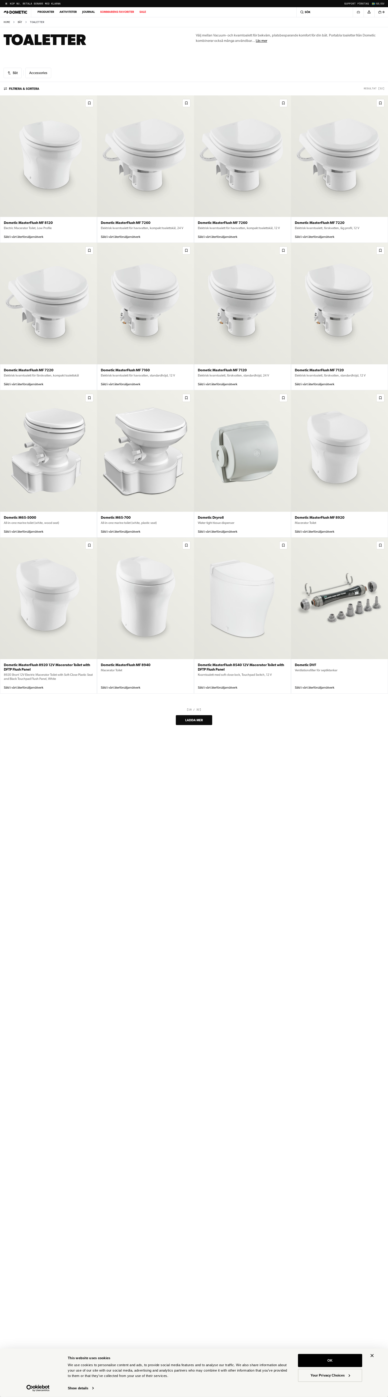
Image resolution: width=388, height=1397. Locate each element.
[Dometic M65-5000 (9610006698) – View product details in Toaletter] (48, 464)
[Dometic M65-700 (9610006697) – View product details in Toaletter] (145, 464)
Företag (363, 3)
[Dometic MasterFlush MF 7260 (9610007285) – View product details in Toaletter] (242, 169)
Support (350, 3)
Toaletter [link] (37, 22)
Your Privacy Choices (328, 1375)
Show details (78, 1388)
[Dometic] (15, 12)
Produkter (45, 12)
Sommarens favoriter (117, 12)
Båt (20, 22)
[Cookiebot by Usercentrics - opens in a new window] (38, 1388)
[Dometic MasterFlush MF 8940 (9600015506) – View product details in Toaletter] (145, 616)
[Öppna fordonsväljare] (358, 12)
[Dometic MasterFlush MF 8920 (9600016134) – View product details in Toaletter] (339, 464)
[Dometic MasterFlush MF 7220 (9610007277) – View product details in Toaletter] (48, 316)
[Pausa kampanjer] (6, 3)
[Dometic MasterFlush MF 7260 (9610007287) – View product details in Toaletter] (145, 169)
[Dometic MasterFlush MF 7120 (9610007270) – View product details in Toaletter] (339, 316)
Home (7, 22)
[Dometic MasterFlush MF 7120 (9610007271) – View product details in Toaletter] (242, 316)
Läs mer (261, 40)
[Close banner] (372, 1355)
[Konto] (369, 12)
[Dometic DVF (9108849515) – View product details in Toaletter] (339, 616)
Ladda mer (194, 720)
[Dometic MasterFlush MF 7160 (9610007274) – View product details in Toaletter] (145, 316)
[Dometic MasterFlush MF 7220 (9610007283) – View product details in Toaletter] (339, 169)
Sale (142, 12)
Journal (88, 12)
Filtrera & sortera (24, 88)
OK (330, 1360)
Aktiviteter (68, 12)
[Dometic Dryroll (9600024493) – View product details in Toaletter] (242, 464)
